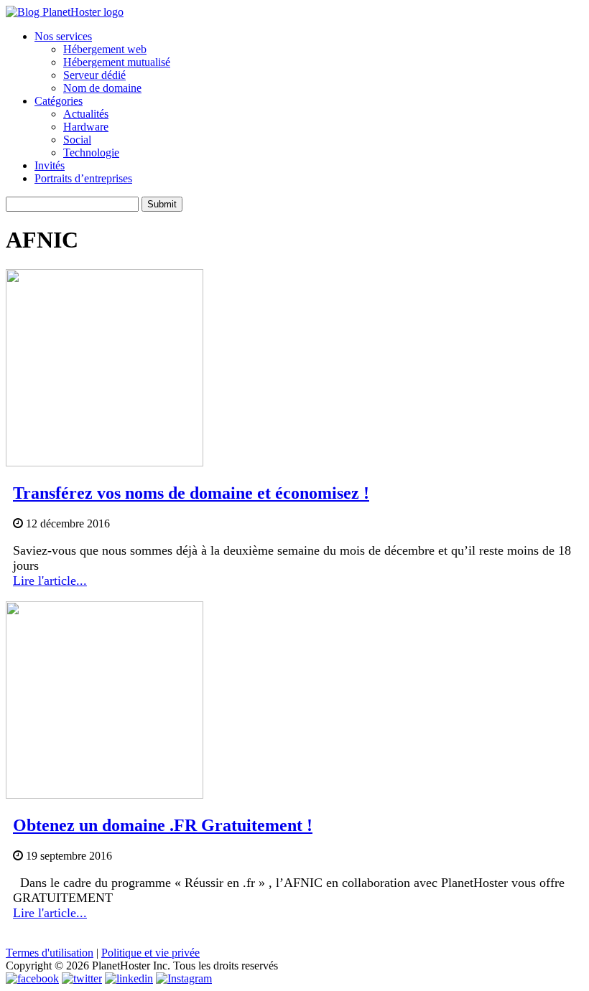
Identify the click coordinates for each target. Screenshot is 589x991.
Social (77, 139)
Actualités (85, 114)
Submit (162, 204)
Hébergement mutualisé (116, 62)
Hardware (85, 127)
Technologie (91, 152)
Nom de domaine (102, 88)
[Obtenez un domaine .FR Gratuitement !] (104, 795)
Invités (49, 165)
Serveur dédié (94, 75)
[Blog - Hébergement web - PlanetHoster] (65, 12)
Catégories (58, 101)
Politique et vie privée (150, 953)
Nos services (63, 36)
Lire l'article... (50, 580)
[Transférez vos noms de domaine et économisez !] (104, 462)
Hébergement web (105, 49)
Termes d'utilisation (49, 953)
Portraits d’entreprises (83, 178)
